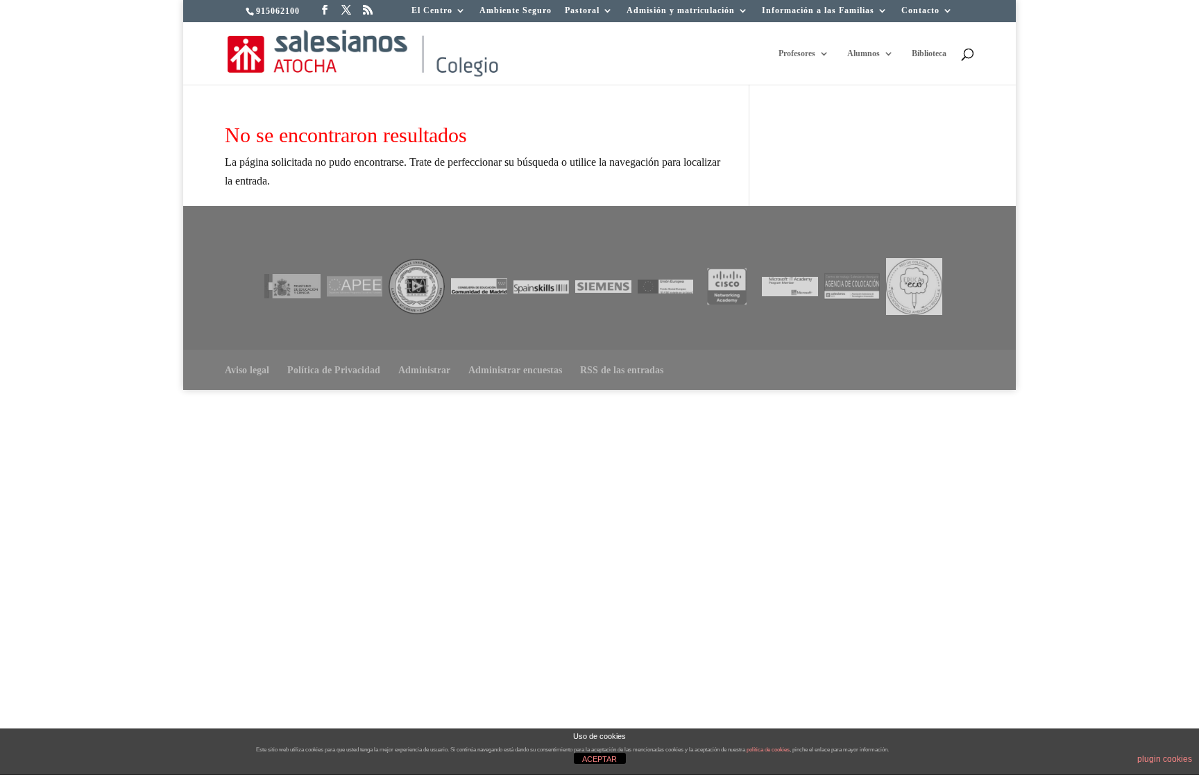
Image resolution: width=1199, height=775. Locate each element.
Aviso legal (247, 370)
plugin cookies (1164, 759)
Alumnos (863, 53)
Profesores (797, 53)
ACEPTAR (599, 759)
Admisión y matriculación (681, 10)
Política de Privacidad (333, 370)
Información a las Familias (818, 10)
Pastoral (582, 10)
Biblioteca (929, 53)
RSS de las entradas (621, 370)
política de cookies (768, 750)
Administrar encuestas (515, 370)
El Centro (431, 10)
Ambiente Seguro (515, 10)
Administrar (424, 370)
